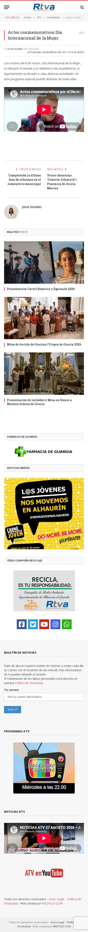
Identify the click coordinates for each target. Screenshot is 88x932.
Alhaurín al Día (52, 52)
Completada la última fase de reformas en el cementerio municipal (24, 179)
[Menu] (6, 7)
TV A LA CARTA (76, 52)
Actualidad (34, 52)
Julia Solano (15, 48)
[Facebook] (22, 624)
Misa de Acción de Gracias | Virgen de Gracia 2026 (44, 344)
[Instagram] (55, 624)
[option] (40, 513)
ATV (64, 52)
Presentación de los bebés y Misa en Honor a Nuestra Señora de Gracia (39, 402)
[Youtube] (44, 624)
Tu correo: (11, 690)
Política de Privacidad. (29, 683)
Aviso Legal (56, 899)
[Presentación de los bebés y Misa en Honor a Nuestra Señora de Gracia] (44, 373)
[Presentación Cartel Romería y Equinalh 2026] (44, 262)
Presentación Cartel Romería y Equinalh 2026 (41, 289)
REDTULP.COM (52, 903)
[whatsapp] (67, 624)
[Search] (82, 7)
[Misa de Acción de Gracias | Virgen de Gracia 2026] (44, 318)
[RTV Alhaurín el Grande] (44, 7)
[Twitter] (33, 624)
